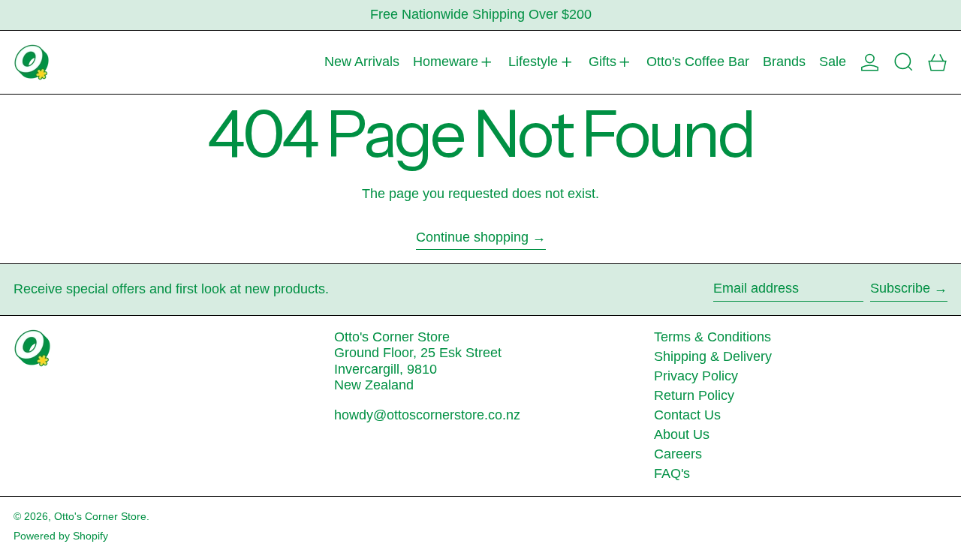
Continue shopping (472, 237)
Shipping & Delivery (713, 356)
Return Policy (694, 395)
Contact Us (687, 414)
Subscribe (900, 288)
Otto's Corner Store (100, 516)
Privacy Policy (696, 375)
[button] (903, 62)
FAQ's (672, 473)
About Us (681, 434)
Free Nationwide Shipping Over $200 (481, 14)
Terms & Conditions (712, 336)
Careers (678, 453)
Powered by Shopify (61, 536)
